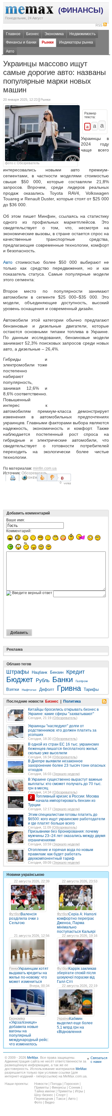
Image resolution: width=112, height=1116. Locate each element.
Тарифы (91, 689)
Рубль (42, 680)
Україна (63, 1018)
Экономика (54, 34)
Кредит (75, 672)
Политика (72, 701)
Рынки (48, 42)
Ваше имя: (15, 520)
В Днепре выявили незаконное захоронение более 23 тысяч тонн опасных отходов (66, 765)
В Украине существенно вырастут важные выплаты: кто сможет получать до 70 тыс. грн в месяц (65, 783)
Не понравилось (52, 477)
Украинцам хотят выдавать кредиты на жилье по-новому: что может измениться (29, 975)
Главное (13, 34)
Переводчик (43, 1098)
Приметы (41, 1087)
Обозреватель (34, 473)
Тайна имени (44, 1091)
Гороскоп (71, 1084)
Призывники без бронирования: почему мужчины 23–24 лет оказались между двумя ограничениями (66, 835)
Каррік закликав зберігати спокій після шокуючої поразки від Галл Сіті (76, 975)
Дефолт (46, 689)
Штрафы (17, 672)
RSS (99, 25)
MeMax (32, 1057)
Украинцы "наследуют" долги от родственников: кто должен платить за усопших (62, 730)
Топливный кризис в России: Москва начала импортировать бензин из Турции (63, 800)
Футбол (15, 914)
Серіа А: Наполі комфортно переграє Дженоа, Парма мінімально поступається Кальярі (76, 923)
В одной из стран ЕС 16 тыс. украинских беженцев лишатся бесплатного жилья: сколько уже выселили (63, 748)
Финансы (59, 1087)
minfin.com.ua (45, 468)
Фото (38, 1102)
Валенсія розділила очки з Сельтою (24, 918)
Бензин (56, 672)
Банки (62, 679)
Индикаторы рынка (76, 42)
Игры (79, 1091)
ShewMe (29, 478)
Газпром (82, 681)
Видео (49, 1102)
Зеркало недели (66, 774)
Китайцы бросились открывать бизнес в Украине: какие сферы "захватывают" (63, 711)
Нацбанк (39, 672)
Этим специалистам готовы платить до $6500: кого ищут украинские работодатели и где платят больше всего (66, 818)
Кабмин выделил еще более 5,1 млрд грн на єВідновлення (75, 1025)
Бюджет (19, 679)
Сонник (74, 1087)
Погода (56, 1084)
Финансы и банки (21, 42)
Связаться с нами (99, 1059)
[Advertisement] (79, 380)
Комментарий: (18, 531)
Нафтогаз (29, 689)
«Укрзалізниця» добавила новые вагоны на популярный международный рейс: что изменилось (29, 1033)
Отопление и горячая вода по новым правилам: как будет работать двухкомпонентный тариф (60, 854)
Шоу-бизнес (43, 1095)
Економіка (17, 1018)
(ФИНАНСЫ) (80, 10)
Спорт (61, 1095)
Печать (13, 480)
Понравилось (42, 477)
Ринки (13, 968)
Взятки (12, 689)
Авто (10, 51)
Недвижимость (82, 34)
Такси (60, 1098)
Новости (41, 1084)
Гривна (69, 688)
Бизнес (32, 34)
